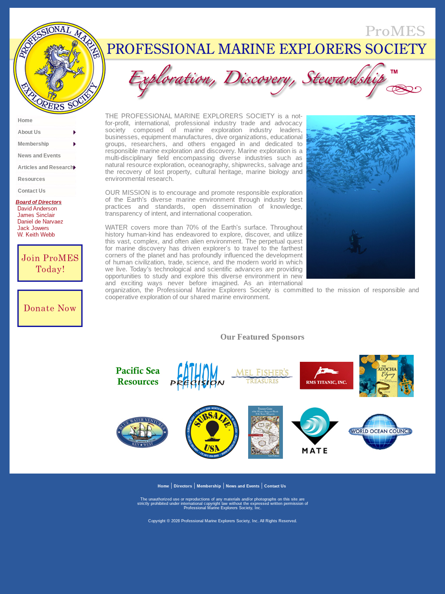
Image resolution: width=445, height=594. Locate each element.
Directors (183, 486)
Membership (209, 486)
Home (163, 486)
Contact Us (275, 486)
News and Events (242, 486)
